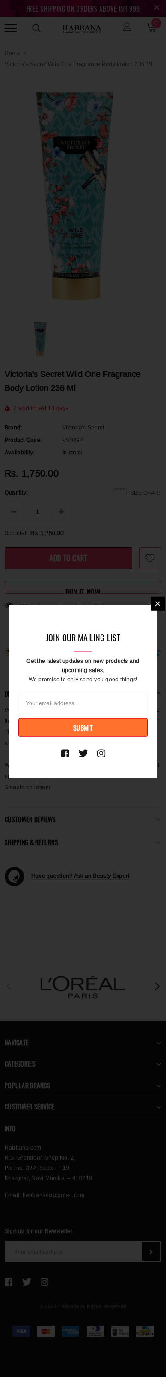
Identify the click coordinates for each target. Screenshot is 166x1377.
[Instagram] (101, 753)
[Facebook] (65, 753)
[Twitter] (83, 753)
